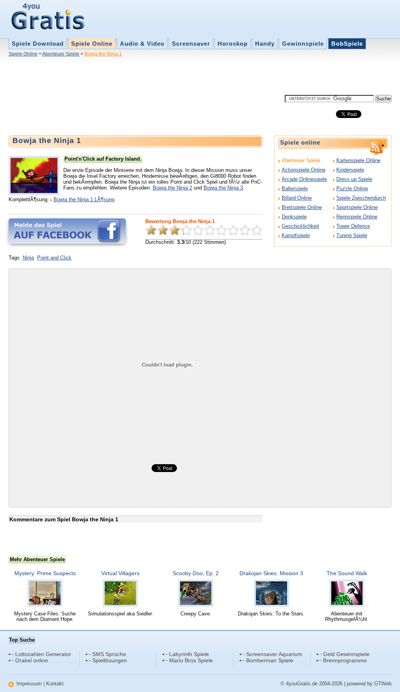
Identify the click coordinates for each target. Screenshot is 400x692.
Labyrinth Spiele (189, 654)
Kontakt (55, 684)
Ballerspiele (295, 188)
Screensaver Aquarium (274, 654)
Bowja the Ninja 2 (172, 188)
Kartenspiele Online (358, 160)
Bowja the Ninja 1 (103, 54)
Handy (265, 43)
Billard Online (297, 198)
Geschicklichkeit (300, 226)
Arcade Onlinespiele (304, 179)
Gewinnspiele (303, 43)
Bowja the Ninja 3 (223, 188)
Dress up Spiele (354, 179)
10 (256, 230)
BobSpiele (347, 43)
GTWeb (382, 684)
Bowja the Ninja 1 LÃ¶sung (84, 199)
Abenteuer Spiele (60, 54)
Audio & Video (142, 43)
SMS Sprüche (109, 654)
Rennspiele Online (356, 217)
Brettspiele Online (302, 207)
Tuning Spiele (351, 235)
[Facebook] (67, 231)
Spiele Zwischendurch (361, 198)
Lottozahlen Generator (43, 654)
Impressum (29, 684)
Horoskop (233, 43)
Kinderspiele (350, 170)
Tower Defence (353, 226)
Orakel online (31, 660)
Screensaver (191, 43)
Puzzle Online (352, 188)
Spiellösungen (109, 660)
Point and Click (54, 258)
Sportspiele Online (357, 207)
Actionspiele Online (303, 170)
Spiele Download (38, 43)
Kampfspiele (296, 235)
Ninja (28, 258)
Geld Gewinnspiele (346, 654)
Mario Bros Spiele (191, 660)
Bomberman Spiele (269, 660)
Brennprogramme (345, 660)
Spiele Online (91, 43)
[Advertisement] (151, 77)
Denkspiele (294, 217)
